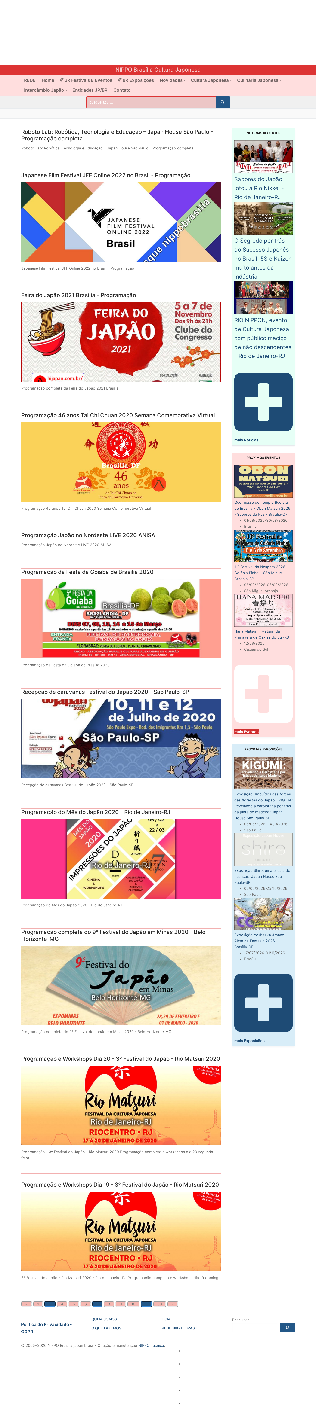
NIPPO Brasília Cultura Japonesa (158, 69)
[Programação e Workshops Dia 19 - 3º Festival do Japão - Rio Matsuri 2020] (121, 1231)
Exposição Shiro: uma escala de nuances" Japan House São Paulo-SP (262, 876)
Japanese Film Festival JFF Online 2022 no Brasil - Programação (105, 175)
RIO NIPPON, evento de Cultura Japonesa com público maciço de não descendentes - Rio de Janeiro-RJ (262, 338)
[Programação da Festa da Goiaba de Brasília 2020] (121, 618)
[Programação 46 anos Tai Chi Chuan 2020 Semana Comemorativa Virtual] (121, 462)
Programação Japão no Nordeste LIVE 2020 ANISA (88, 535)
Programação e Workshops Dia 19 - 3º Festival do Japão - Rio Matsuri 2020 (120, 1184)
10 (133, 1304)
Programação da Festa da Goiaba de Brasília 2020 (87, 572)
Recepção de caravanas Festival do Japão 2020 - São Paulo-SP (105, 692)
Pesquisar (240, 1319)
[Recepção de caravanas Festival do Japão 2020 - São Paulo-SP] (121, 739)
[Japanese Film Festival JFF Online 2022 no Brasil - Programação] (121, 222)
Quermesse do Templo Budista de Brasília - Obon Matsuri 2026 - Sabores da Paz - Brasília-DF (262, 508)
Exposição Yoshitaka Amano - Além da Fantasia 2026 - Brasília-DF (260, 941)
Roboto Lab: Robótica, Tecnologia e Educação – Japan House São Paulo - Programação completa (117, 135)
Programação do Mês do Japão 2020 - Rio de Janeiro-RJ (95, 812)
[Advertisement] (139, 32)
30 (159, 1304)
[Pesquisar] (287, 1327)
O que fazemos (106, 1328)
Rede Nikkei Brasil (180, 1328)
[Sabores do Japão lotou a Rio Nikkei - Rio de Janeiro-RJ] (263, 171)
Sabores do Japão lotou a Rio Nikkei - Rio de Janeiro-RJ (259, 188)
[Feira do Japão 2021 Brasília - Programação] (121, 342)
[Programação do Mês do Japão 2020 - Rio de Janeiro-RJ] (121, 859)
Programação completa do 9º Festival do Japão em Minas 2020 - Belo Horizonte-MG (113, 935)
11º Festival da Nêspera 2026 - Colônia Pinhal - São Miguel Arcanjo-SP (261, 572)
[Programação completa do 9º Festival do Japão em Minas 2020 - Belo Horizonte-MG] (121, 985)
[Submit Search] (223, 102)
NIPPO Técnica (151, 1345)
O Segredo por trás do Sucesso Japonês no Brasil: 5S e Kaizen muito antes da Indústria (263, 258)
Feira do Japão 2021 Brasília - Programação (78, 295)
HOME (167, 1319)
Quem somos (104, 1319)
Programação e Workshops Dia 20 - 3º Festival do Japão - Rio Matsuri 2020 (120, 1058)
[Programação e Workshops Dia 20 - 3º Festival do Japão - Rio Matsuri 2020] (121, 1105)
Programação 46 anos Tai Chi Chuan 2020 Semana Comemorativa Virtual (118, 415)
